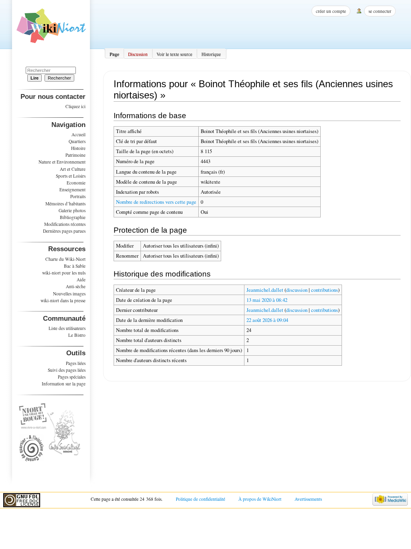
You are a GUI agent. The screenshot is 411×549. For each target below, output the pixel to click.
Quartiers (77, 141)
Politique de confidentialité (200, 499)
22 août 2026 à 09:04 (267, 320)
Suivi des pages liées (66, 370)
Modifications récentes (64, 224)
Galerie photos (72, 210)
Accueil (78, 134)
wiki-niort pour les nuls (63, 273)
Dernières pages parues (64, 231)
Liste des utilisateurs (67, 328)
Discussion (138, 54)
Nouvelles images (69, 294)
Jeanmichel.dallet (264, 290)
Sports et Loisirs (70, 176)
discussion (296, 290)
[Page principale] (51, 28)
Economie (76, 183)
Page (114, 54)
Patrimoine (75, 155)
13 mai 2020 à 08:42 (266, 300)
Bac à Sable (74, 266)
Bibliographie (72, 217)
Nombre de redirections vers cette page (156, 202)
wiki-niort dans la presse (63, 300)
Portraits (77, 196)
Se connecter (379, 11)
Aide (81, 280)
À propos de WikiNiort (259, 499)
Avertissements (308, 499)
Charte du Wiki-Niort (65, 259)
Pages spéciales (71, 377)
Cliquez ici (75, 106)
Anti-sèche (75, 286)
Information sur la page (63, 384)
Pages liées (75, 363)
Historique (211, 54)
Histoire (78, 148)
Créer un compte (331, 11)
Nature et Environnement (62, 162)
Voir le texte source (174, 54)
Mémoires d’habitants (65, 204)
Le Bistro (76, 335)
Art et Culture (72, 169)
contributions (324, 290)
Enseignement (72, 189)
